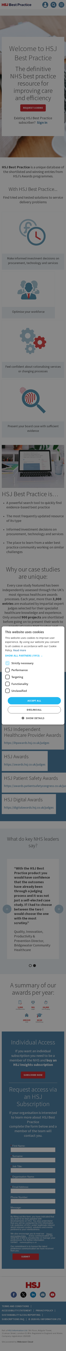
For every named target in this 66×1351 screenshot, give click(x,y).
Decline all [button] (34, 709)
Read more (19, 650)
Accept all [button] (34, 700)
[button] (33, 655)
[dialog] (33, 675)
